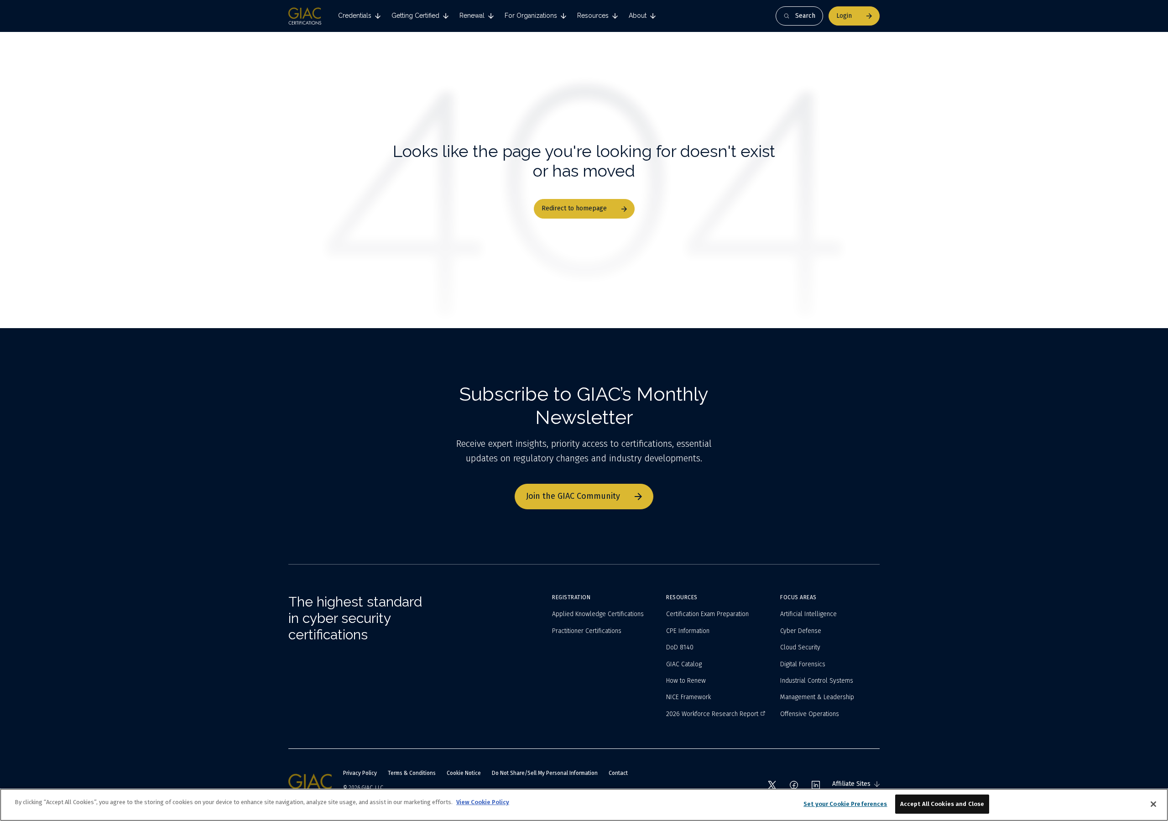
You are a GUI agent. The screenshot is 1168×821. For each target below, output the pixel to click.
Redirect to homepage (574, 208)
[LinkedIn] (815, 784)
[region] (584, 805)
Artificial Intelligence (808, 614)
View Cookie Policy (482, 802)
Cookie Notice (464, 773)
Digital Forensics (802, 664)
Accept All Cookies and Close (942, 803)
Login (844, 16)
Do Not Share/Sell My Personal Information (545, 773)
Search (805, 16)
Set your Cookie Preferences (845, 803)
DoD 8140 (680, 647)
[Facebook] (793, 784)
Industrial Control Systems (816, 681)
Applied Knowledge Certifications (598, 614)
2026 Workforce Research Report (712, 714)
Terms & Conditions (412, 773)
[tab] (359, 16)
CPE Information (687, 631)
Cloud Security (800, 647)
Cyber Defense (800, 631)
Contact (618, 773)
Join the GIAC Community (573, 496)
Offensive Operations (809, 714)
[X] (771, 784)
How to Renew (686, 681)
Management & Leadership (817, 697)
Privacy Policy (360, 773)
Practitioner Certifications (586, 631)
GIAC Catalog (684, 664)
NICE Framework (688, 697)
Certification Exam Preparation (707, 614)
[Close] (1153, 804)
